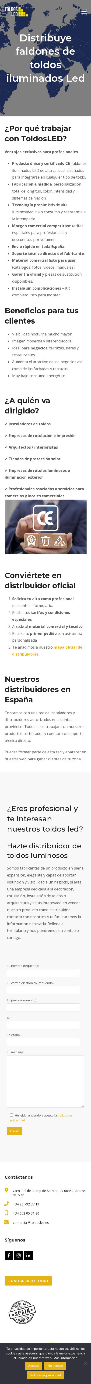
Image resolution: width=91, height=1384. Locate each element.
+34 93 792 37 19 (26, 1204)
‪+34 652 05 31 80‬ (26, 1213)
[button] (84, 12)
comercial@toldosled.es (31, 1222)
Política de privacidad (45, 1375)
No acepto (55, 1365)
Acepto (33, 1365)
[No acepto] (85, 1363)
